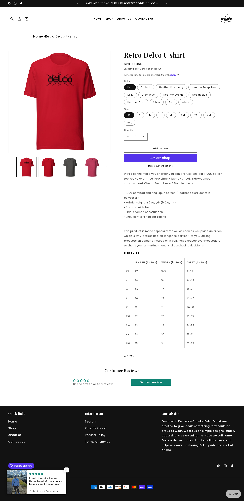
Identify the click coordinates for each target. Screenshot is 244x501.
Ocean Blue (199, 94)
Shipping (129, 68)
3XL (196, 115)
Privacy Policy (95, 428)
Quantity (128, 130)
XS (129, 115)
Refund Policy (95, 435)
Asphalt (146, 87)
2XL (183, 115)
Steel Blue (148, 94)
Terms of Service (97, 442)
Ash (171, 102)
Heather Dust (136, 102)
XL (171, 115)
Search (90, 422)
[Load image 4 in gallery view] (70, 167)
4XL (209, 115)
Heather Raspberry (171, 87)
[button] (12, 19)
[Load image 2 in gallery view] (48, 167)
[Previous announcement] (77, 3)
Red (129, 87)
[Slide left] (12, 167)
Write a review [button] (151, 382)
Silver (156, 102)
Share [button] (130, 355)
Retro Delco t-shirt (61, 36)
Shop (12, 428)
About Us (15, 435)
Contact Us (16, 442)
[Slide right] (107, 167)
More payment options (160, 165)
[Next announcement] (166, 3)
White (186, 102)
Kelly (130, 94)
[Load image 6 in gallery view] (92, 167)
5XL (129, 122)
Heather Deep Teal (204, 87)
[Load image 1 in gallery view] (26, 167)
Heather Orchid (173, 94)
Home (38, 36)
